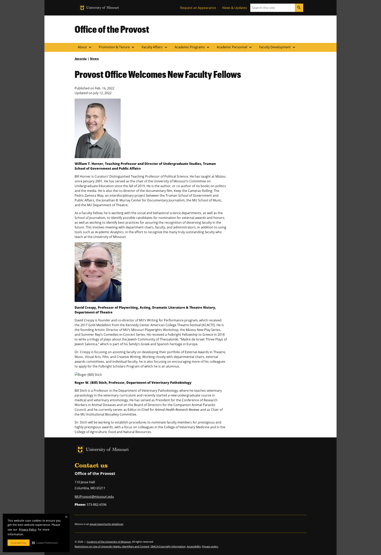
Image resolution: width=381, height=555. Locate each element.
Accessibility (194, 546)
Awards (81, 59)
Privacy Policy (28, 529)
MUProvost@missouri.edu (94, 496)
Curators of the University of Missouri (109, 541)
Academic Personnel (235, 47)
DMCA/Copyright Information (168, 546)
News (94, 59)
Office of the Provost (112, 29)
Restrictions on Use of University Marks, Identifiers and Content (112, 546)
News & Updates (234, 8)
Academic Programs (192, 47)
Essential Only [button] (18, 542)
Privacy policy (210, 546)
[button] (45, 543)
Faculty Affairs (155, 47)
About (85, 47)
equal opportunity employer (106, 524)
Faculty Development (277, 47)
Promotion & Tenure (117, 47)
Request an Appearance (198, 8)
